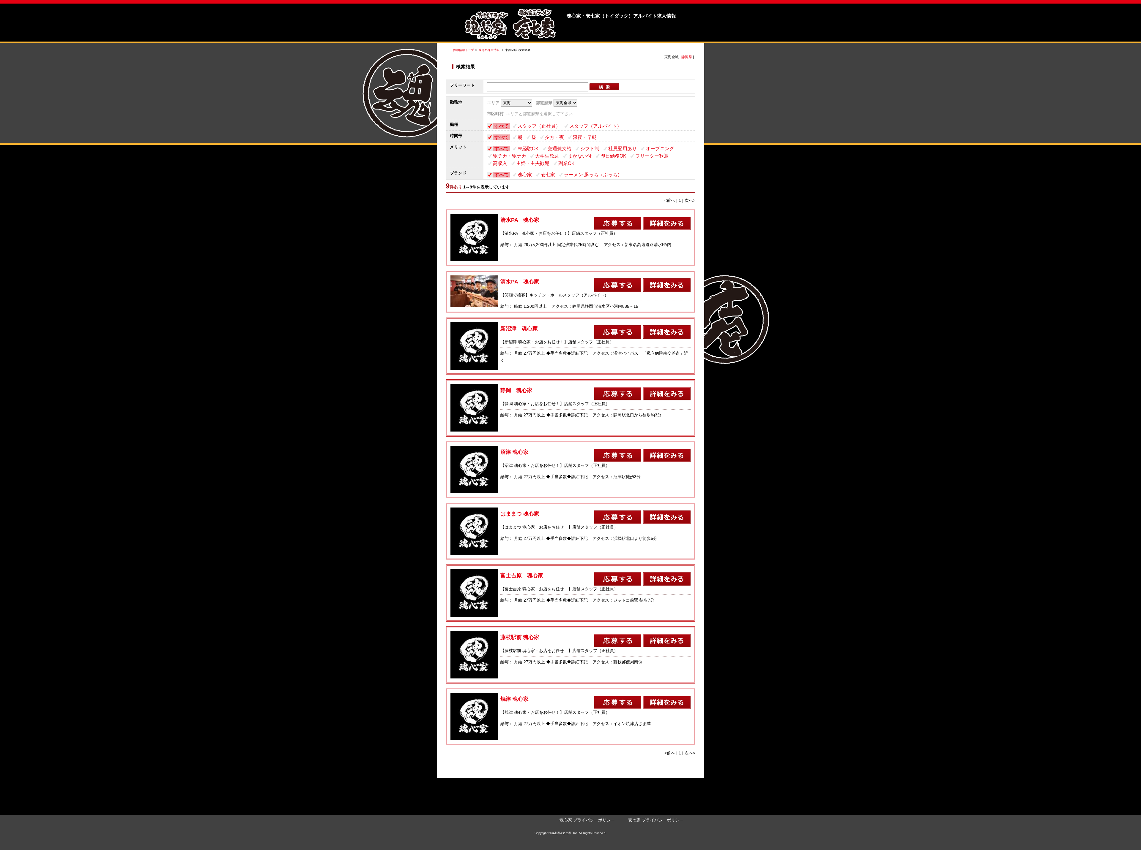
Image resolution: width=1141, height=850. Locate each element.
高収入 (500, 163)
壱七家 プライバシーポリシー (655, 820)
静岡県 (686, 57)
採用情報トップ (463, 50)
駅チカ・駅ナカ (509, 155)
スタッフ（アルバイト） (595, 126)
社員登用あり (622, 148)
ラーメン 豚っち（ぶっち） (593, 174)
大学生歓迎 (547, 155)
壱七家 (548, 174)
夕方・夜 (554, 137)
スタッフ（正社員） (539, 126)
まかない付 (580, 155)
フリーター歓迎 (652, 155)
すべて (501, 126)
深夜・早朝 (585, 137)
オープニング (660, 148)
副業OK (566, 163)
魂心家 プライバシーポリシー (587, 820)
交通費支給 (559, 148)
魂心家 (525, 174)
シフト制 (589, 148)
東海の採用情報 (489, 50)
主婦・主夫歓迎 (532, 163)
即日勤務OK (613, 155)
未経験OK (528, 148)
